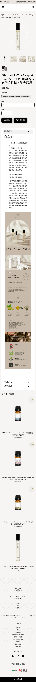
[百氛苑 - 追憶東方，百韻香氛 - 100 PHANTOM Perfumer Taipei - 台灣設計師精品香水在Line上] (23, 657)
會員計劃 (18, 632)
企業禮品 (18, 630)
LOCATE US (18, 646)
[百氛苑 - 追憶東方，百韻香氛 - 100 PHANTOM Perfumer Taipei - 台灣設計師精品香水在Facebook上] (13, 657)
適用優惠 (4, 92)
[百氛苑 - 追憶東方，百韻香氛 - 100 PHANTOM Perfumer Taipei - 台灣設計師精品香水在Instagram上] (18, 657)
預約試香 (18, 627)
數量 (2, 109)
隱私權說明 (18, 644)
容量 (2, 101)
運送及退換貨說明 (18, 639)
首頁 (2, 15)
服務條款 (18, 641)
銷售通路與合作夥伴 (18, 634)
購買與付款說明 (18, 637)
